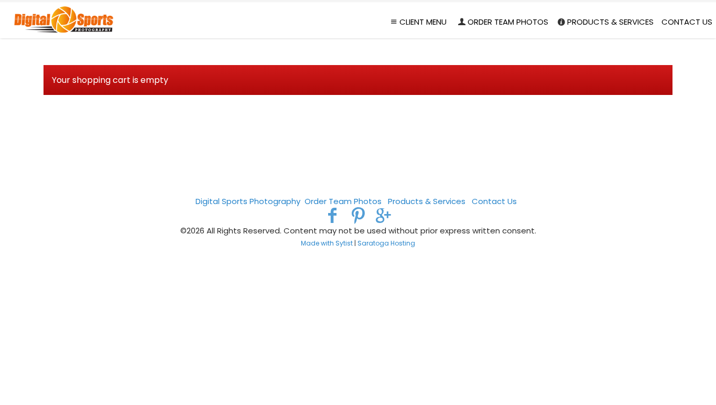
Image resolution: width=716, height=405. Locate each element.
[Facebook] (332, 215)
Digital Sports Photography (248, 201)
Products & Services (610, 21)
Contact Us (686, 21)
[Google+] (383, 215)
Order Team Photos (508, 21)
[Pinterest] (358, 215)
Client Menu (423, 21)
